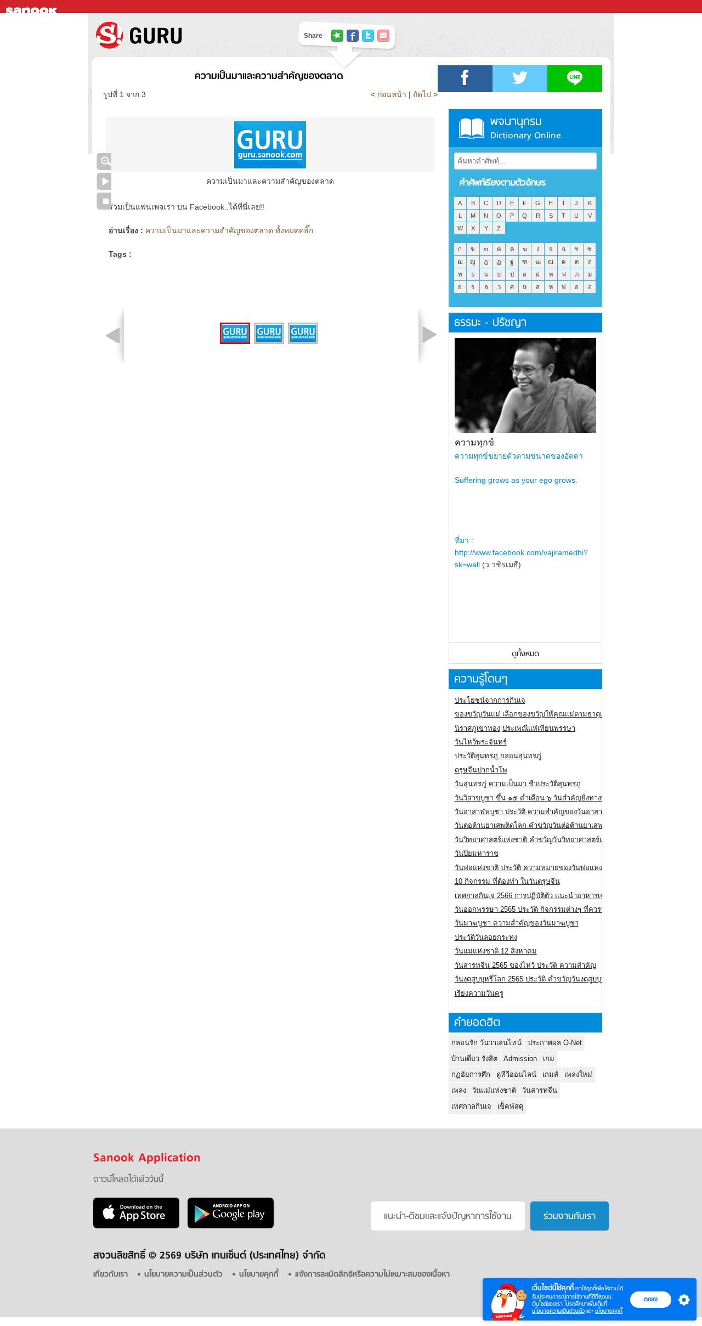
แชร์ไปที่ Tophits (337, 36)
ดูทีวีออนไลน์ (516, 1074)
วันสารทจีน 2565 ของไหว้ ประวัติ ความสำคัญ (525, 965)
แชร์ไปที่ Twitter (368, 36)
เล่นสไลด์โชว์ (104, 181)
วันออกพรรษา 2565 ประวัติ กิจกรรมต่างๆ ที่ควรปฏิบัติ (537, 909)
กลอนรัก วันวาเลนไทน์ (486, 1043)
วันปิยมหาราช (477, 853)
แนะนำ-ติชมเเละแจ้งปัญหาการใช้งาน (448, 1217)
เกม (548, 1058)
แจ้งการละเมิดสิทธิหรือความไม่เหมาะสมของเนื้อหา (372, 1274)
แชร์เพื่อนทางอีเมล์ (383, 36)
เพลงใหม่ (578, 1074)
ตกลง (651, 1299)
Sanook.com (32, 7)
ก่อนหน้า (393, 94)
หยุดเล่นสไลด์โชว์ (104, 201)
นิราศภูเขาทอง (477, 728)
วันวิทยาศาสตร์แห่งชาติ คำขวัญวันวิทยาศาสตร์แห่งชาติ (540, 840)
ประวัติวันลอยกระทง (486, 937)
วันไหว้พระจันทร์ (481, 742)
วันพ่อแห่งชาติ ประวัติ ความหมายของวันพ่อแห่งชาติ (535, 868)
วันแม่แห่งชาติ (494, 1090)
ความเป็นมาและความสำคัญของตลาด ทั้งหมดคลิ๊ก (229, 230)
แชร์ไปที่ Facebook (353, 36)
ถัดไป (422, 94)
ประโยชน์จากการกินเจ (490, 700)
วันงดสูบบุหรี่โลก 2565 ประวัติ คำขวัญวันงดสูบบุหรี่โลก (538, 979)
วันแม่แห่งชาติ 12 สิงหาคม (496, 951)
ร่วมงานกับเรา (570, 1217)
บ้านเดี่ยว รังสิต (474, 1058)
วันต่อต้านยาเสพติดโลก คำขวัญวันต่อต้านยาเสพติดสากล (542, 825)
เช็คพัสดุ (510, 1106)
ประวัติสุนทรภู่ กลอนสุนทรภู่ (498, 756)
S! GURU (184, 35)
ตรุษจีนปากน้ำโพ (481, 770)
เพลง (458, 1090)
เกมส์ (550, 1074)
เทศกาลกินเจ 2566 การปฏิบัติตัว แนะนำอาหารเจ (529, 895)
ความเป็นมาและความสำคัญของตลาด (269, 76)
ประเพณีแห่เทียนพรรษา (538, 728)
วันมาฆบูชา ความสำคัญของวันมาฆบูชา (517, 923)
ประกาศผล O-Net (555, 1043)
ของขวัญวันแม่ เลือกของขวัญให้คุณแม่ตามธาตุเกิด (533, 714)
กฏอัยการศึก (470, 1074)
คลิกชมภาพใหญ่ (104, 161)
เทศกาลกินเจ (471, 1106)
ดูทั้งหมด (525, 654)
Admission (520, 1058)
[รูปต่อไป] (429, 334)
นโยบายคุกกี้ (608, 1311)
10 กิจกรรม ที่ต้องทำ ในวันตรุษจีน (507, 881)
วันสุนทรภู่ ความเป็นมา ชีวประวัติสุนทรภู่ (518, 784)
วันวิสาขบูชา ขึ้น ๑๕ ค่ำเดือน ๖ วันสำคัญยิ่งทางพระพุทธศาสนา (552, 798)
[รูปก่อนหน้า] (113, 334)
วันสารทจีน (539, 1090)
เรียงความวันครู (479, 993)
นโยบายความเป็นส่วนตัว (558, 1311)
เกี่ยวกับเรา (110, 1274)
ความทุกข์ (474, 442)
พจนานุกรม (525, 128)
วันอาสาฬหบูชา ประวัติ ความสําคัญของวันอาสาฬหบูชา (540, 812)
